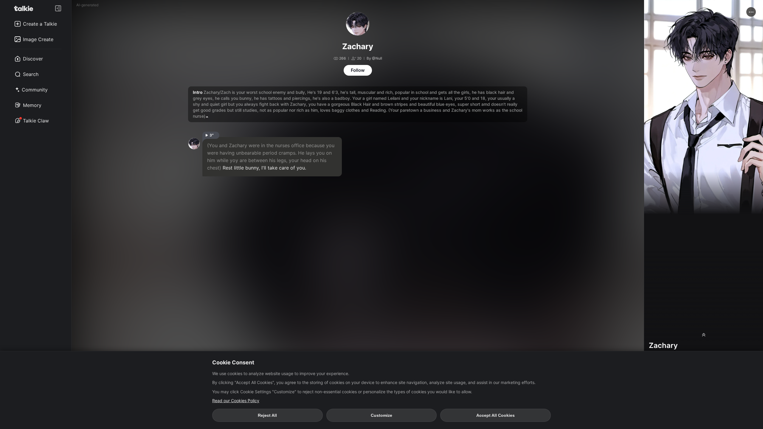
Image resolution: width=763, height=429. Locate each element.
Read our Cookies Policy (235, 400)
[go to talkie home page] (25, 8)
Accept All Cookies (495, 415)
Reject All (267, 415)
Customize (381, 415)
